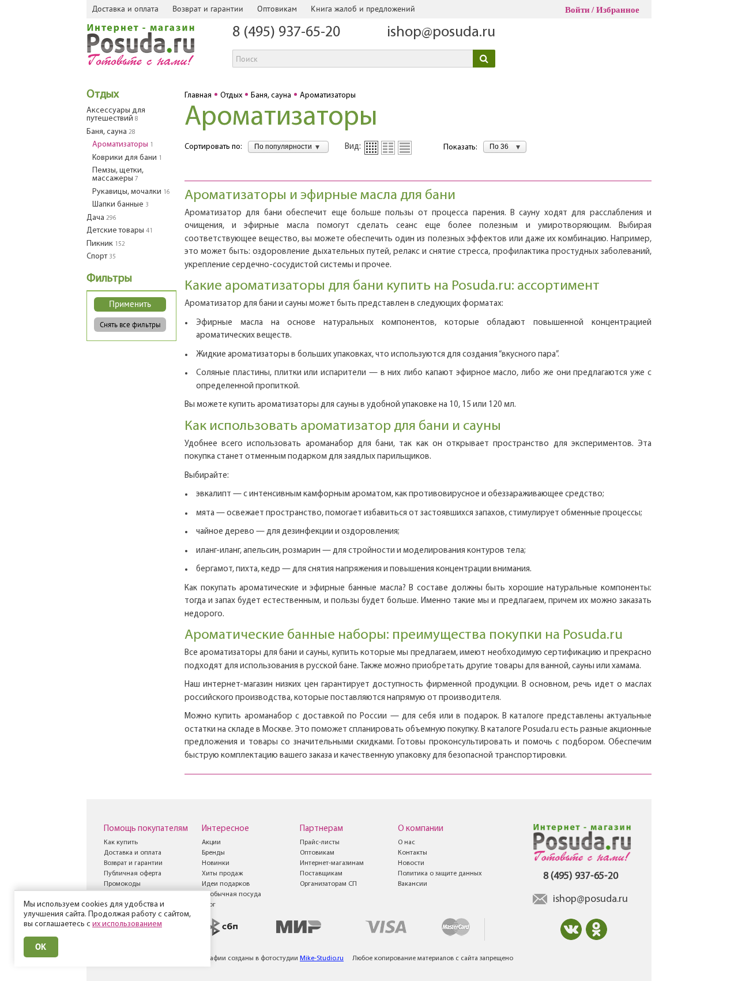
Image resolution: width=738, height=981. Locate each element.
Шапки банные (120, 204)
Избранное (617, 9)
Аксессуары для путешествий (115, 114)
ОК (41, 946)
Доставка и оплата (125, 8)
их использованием (127, 924)
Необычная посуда (231, 894)
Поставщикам (321, 873)
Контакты (412, 852)
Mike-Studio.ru (322, 958)
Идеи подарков (226, 884)
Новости (411, 863)
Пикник (105, 243)
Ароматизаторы (122, 144)
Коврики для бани (127, 157)
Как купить (121, 842)
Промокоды (122, 884)
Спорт (101, 256)
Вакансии (412, 884)
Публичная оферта (132, 873)
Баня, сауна (110, 132)
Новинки (215, 863)
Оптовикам (277, 8)
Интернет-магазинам (332, 863)
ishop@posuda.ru (441, 32)
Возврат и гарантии (207, 8)
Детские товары (119, 230)
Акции (211, 842)
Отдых (102, 94)
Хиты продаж (222, 873)
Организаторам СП (328, 884)
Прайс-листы (320, 842)
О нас (406, 842)
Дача (101, 218)
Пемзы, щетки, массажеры (118, 174)
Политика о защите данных (440, 873)
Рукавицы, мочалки (131, 192)
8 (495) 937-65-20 (286, 32)
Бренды (213, 852)
